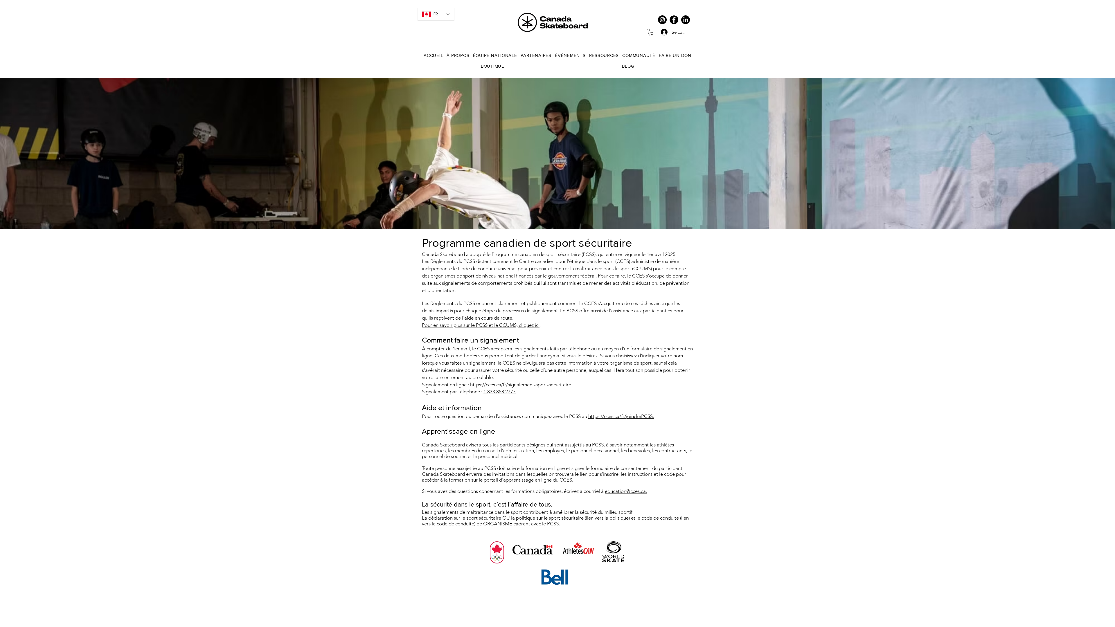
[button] (650, 32)
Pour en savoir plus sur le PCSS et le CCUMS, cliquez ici (480, 325)
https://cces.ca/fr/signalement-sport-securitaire (520, 385)
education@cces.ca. (626, 491)
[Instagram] (662, 19)
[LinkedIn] (685, 19)
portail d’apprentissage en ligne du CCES (528, 480)
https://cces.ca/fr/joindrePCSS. (621, 416)
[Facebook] (674, 19)
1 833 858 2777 (499, 391)
